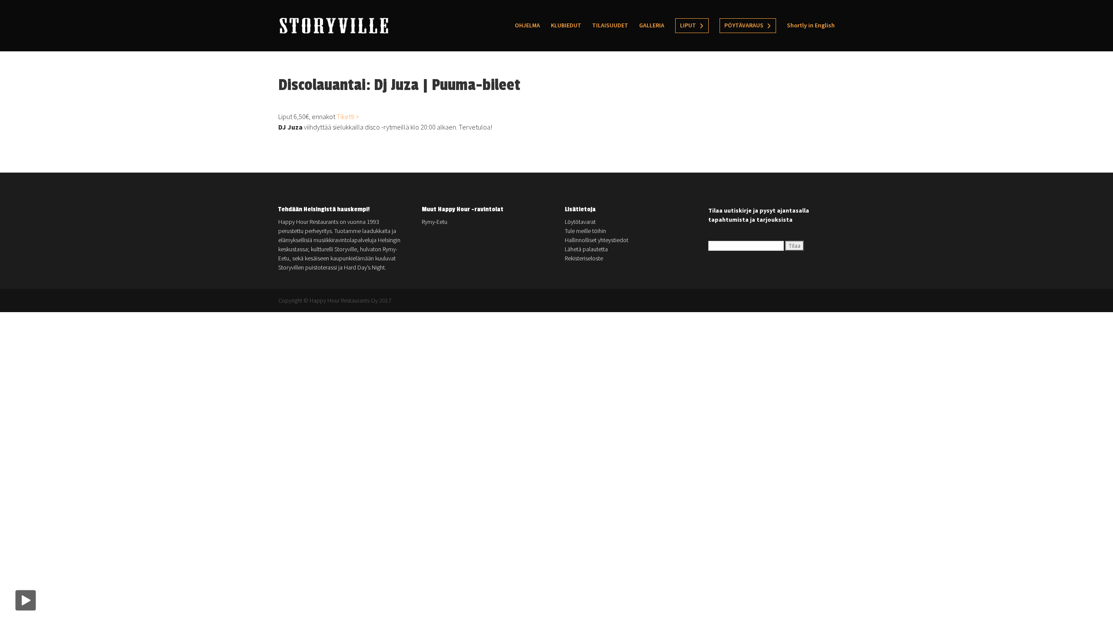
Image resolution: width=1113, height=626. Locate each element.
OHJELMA (527, 25)
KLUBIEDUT (566, 25)
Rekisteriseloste (584, 258)
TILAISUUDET (610, 25)
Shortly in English (811, 25)
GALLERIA (651, 25)
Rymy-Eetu (434, 222)
